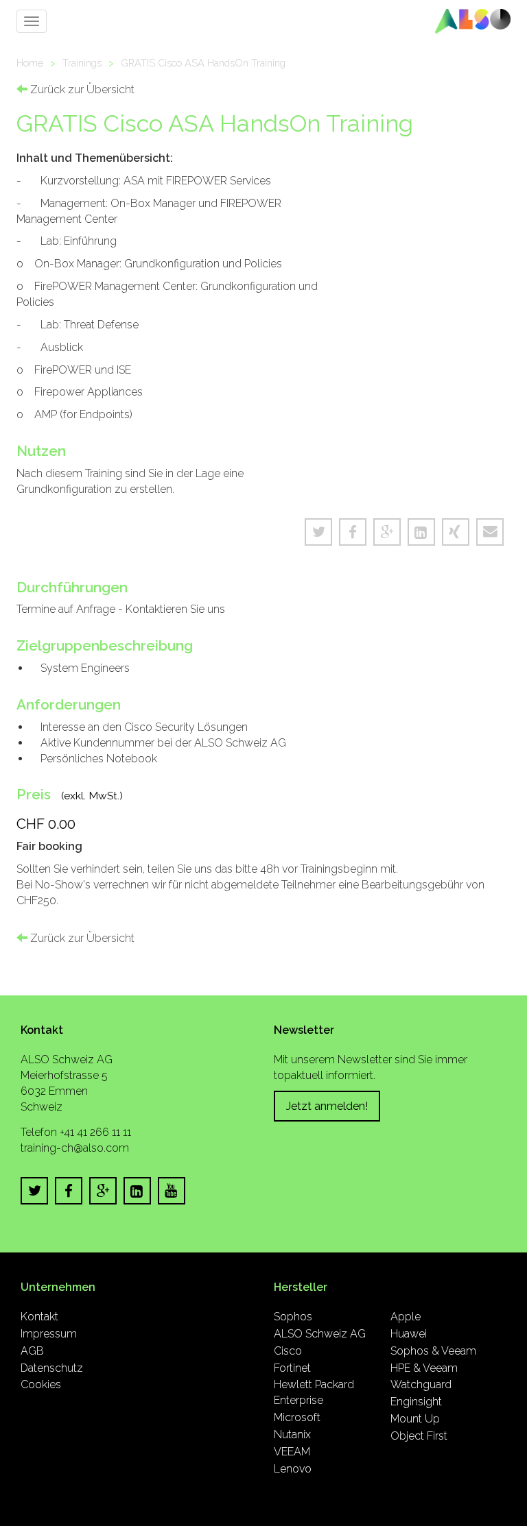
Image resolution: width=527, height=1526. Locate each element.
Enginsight (416, 1401)
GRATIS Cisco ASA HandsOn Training (203, 63)
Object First (418, 1435)
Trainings (82, 63)
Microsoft (297, 1417)
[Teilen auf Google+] (387, 532)
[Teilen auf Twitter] (318, 532)
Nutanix (292, 1434)
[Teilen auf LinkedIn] (421, 532)
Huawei (408, 1333)
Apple (405, 1316)
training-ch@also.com (75, 1147)
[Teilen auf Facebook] (352, 532)
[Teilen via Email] (490, 532)
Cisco (288, 1350)
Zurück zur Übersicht (80, 89)
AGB (32, 1350)
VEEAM (292, 1451)
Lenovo (293, 1468)
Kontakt (39, 1316)
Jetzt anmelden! (327, 1106)
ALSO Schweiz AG (320, 1333)
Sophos (293, 1316)
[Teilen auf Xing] (455, 532)
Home (29, 63)
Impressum (49, 1333)
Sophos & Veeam (433, 1350)
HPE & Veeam (424, 1367)
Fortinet (292, 1367)
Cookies (41, 1384)
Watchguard (421, 1384)
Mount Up (415, 1418)
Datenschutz (52, 1367)
